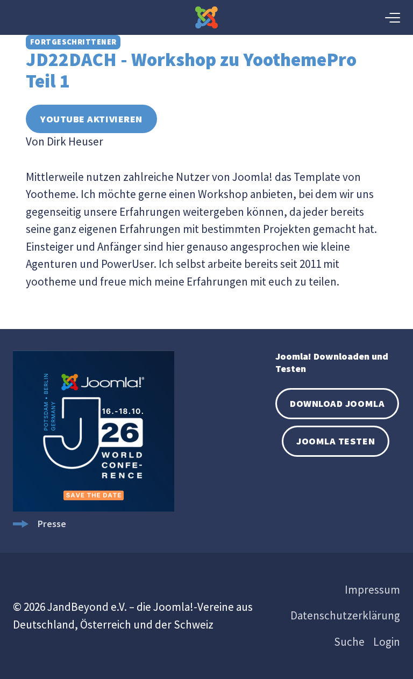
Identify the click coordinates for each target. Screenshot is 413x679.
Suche (349, 641)
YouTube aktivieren (91, 119)
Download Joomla (337, 403)
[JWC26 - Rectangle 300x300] (93, 508)
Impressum (372, 589)
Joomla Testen (335, 441)
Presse (51, 523)
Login (386, 641)
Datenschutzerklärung (345, 615)
